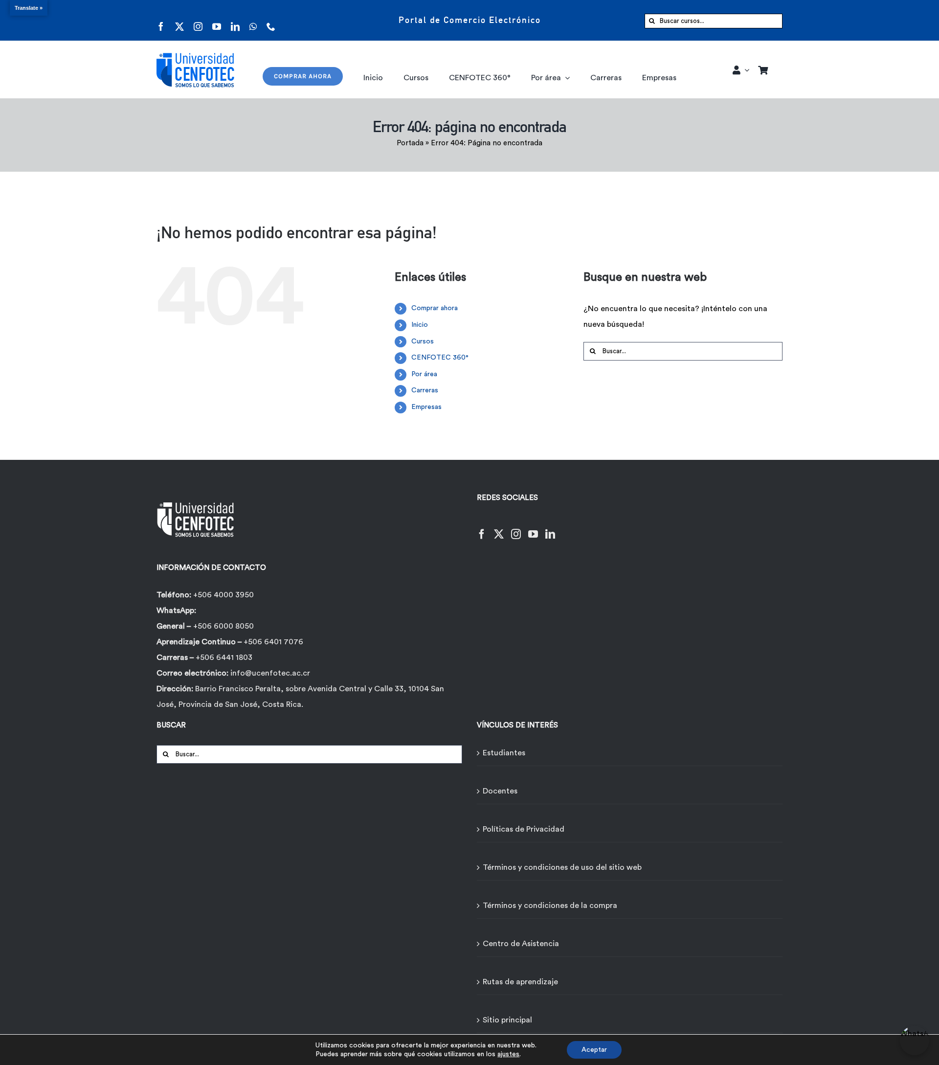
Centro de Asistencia (521, 944)
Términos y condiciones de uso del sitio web (562, 867)
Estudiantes (504, 753)
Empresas (426, 407)
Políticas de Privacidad (523, 829)
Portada (410, 143)
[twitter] (179, 20)
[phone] (271, 20)
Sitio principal (507, 1020)
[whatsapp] (253, 20)
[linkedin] (235, 20)
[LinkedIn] (550, 528)
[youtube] (216, 20)
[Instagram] (516, 528)
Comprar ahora (434, 308)
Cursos (422, 341)
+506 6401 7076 (273, 642)
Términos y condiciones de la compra (550, 905)
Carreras (424, 390)
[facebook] (160, 20)
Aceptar (594, 1049)
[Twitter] (499, 528)
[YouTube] (533, 528)
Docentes (500, 791)
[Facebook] (482, 528)
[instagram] (198, 20)
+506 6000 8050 (223, 626)
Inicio (419, 324)
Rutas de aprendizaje (520, 982)
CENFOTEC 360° (440, 357)
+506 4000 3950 (223, 595)
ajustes (508, 1054)
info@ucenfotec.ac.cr (270, 673)
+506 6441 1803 (224, 657)
